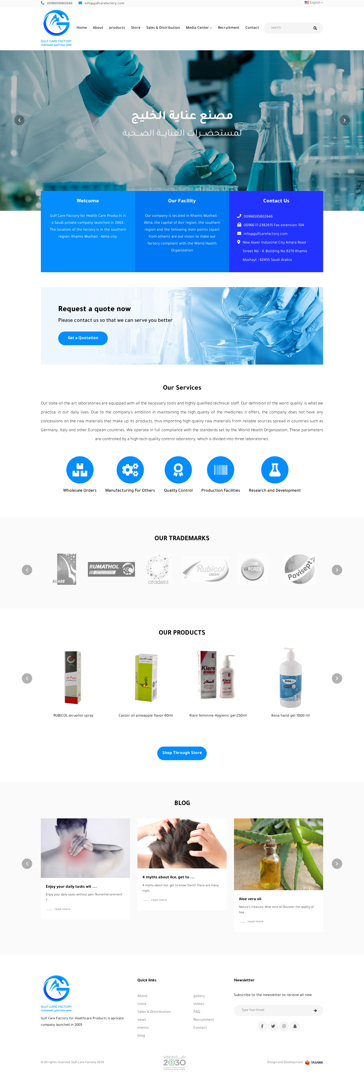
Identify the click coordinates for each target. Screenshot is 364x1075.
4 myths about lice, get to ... (72, 878)
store (141, 1004)
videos (198, 1004)
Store (135, 28)
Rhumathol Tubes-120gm (290, 716)
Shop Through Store (182, 753)
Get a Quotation (83, 338)
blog (141, 1036)
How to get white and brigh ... (266, 874)
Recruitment (228, 28)
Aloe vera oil (153, 899)
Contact (252, 28)
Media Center (197, 28)
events (143, 1028)
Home (82, 28)
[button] (344, 120)
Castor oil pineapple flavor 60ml (73, 716)
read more (62, 900)
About (98, 28)
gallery (199, 996)
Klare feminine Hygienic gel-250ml (146, 716)
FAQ (196, 1012)
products (117, 28)
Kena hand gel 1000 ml (218, 716)
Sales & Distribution (163, 28)
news (141, 1020)
